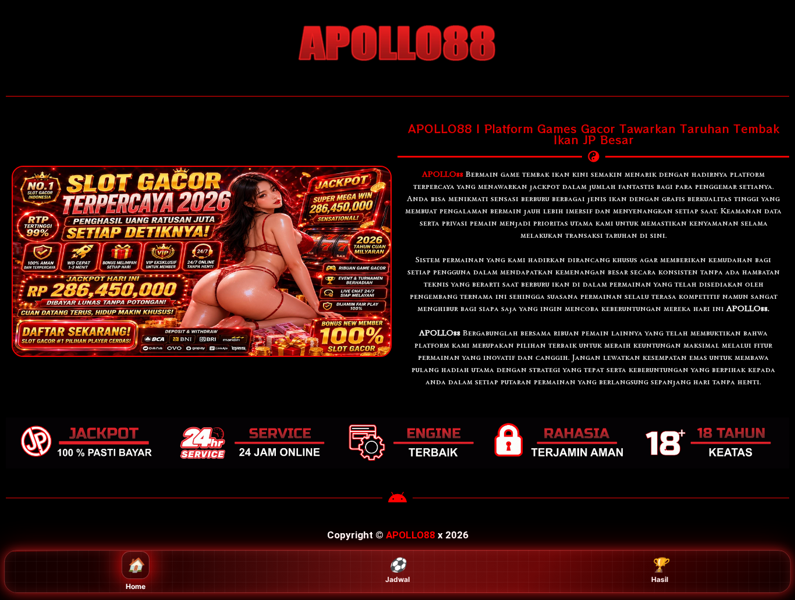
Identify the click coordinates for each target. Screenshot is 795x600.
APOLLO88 (410, 535)
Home (135, 573)
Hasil (659, 570)
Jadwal (397, 570)
